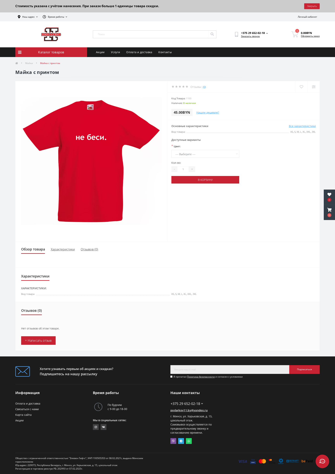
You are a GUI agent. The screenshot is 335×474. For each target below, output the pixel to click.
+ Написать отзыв (38, 340)
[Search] (212, 34)
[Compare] (313, 87)
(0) (204, 87)
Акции (100, 52)
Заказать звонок (250, 36)
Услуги (115, 52)
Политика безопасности (201, 376)
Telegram (181, 441)
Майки (29, 63)
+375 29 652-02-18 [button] (185, 403)
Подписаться (304, 369)
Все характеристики (302, 126)
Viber (173, 441)
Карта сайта (23, 415)
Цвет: (176, 146)
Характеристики (63, 249)
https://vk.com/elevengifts (103, 427)
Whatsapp (189, 441)
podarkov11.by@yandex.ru (189, 410)
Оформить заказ (310, 36)
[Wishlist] (301, 87)
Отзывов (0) (89, 249)
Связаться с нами (27, 409)
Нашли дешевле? (207, 112)
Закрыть (312, 6)
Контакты (165, 52)
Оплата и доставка (139, 52)
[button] (329, 212)
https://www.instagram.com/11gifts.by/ (96, 427)
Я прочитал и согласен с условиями (208, 376)
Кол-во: (176, 163)
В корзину (205, 180)
